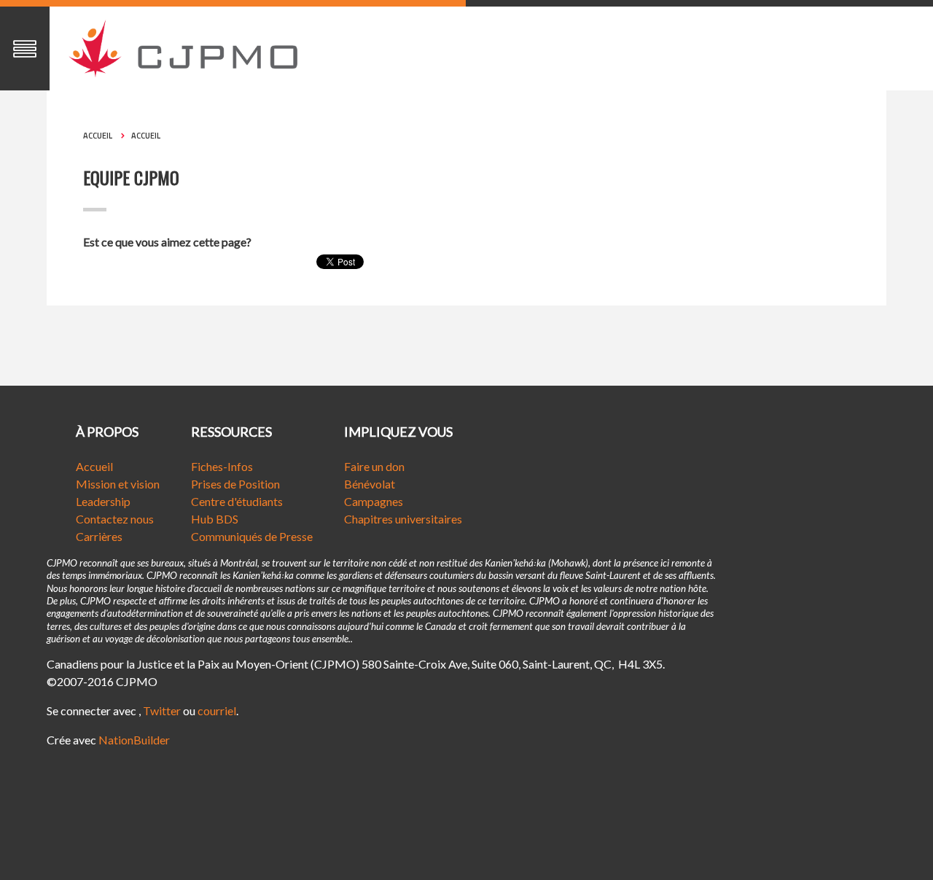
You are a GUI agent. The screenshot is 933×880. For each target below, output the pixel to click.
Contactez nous (115, 519)
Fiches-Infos (222, 466)
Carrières (99, 536)
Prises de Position (235, 484)
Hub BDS (214, 519)
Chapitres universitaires (403, 519)
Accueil (97, 135)
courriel (217, 710)
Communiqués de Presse (252, 536)
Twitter (162, 710)
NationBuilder (134, 740)
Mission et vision (118, 484)
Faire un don (374, 466)
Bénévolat (369, 484)
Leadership (103, 501)
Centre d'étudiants (237, 501)
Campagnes (373, 501)
